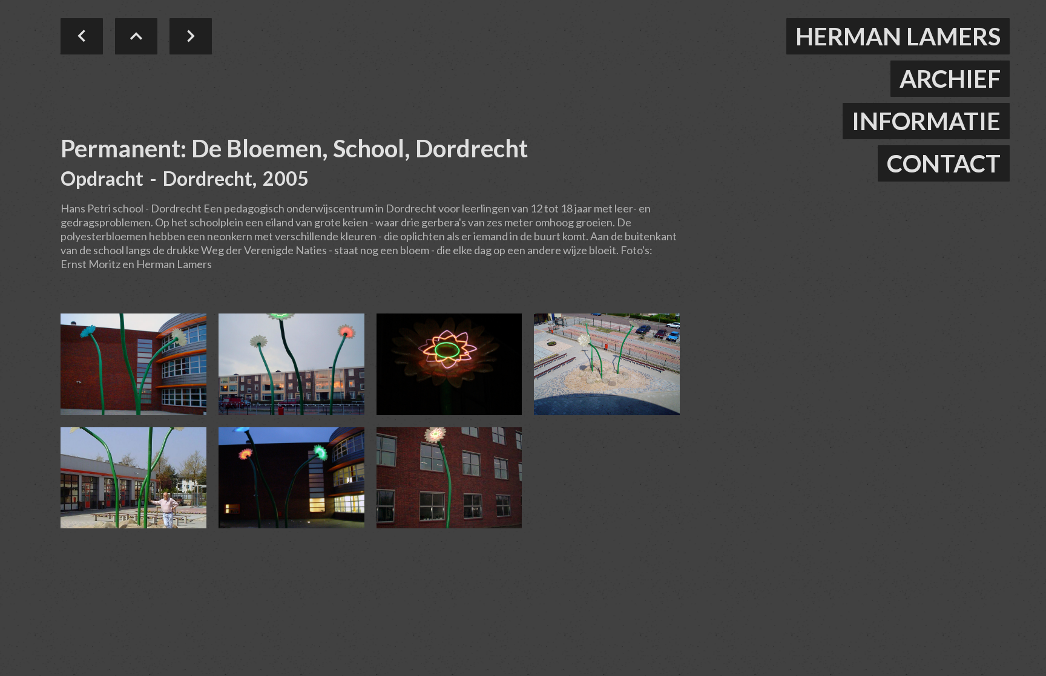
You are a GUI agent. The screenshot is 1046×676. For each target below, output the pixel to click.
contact (944, 163)
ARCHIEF (950, 78)
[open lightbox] (133, 364)
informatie (926, 121)
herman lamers (898, 36)
